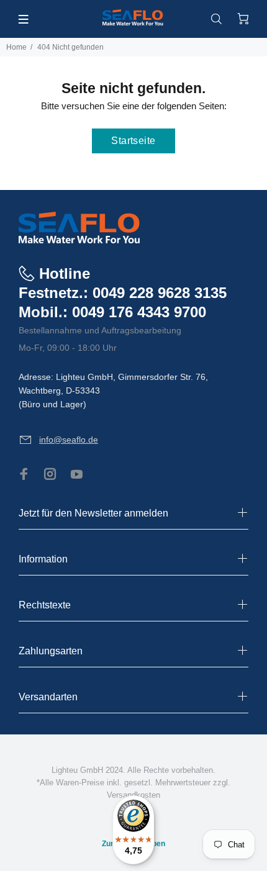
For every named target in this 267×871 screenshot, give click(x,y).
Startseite (133, 140)
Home (16, 47)
